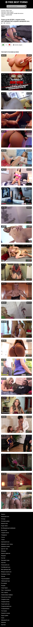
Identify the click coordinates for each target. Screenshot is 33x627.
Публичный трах (5, 581)
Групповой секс (5, 542)
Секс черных (4, 592)
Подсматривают (5, 578)
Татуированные (5, 608)
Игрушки (3, 555)
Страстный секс (5, 604)
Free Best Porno (17, 2)
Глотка (3, 537)
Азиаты (3, 514)
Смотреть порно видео (7, 12)
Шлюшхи (3, 622)
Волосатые (4, 530)
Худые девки (4, 615)
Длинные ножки (5, 546)
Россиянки (4, 583)
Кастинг (3, 558)
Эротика (3, 624)
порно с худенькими (6, 14)
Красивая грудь (5, 560)
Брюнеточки (4, 523)
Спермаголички (5, 601)
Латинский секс (5, 565)
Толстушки (4, 611)
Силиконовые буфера (7, 594)
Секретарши (4, 588)
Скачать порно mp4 (6, 10)
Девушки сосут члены (7, 544)
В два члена (4, 525)
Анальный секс (5, 516)
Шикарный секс (5, 620)
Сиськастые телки (6, 597)
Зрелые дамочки (5, 553)
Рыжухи (3, 585)
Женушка (3, 551)
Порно (3, 16)
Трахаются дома (5, 613)
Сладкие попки (5, 599)
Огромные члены (5, 574)
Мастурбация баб (6, 569)
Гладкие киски (5, 532)
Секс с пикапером (6, 590)
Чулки (2, 617)
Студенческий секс (6, 606)
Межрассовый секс (6, 571)
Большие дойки (5, 521)
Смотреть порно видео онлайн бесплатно (12, 13)
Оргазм (3, 576)
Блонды (3, 519)
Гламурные (4, 535)
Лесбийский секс (5, 567)
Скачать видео (18, 45)
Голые (3, 539)
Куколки (3, 562)
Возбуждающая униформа (8, 528)
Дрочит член (4, 548)
